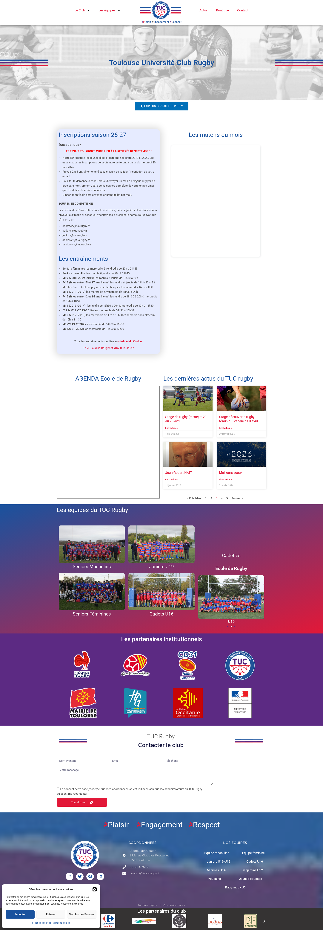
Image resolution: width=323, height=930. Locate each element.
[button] (94, 889)
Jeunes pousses (250, 879)
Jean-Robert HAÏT (178, 473)
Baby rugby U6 (235, 887)
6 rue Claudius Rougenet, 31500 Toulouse (108, 348)
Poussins (214, 879)
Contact (242, 10)
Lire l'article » (171, 428)
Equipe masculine (216, 853)
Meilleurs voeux (230, 473)
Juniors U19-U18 (218, 861)
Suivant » (237, 498)
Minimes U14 (216, 870)
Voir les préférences (81, 914)
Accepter (20, 914)
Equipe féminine (253, 853)
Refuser (51, 914)
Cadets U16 (254, 861)
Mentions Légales (147, 905)
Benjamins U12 (252, 870)
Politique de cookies (41, 923)
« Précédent (194, 498)
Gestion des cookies (174, 905)
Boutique (222, 10)
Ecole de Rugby (231, 568)
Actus (203, 10)
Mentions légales (61, 923)
